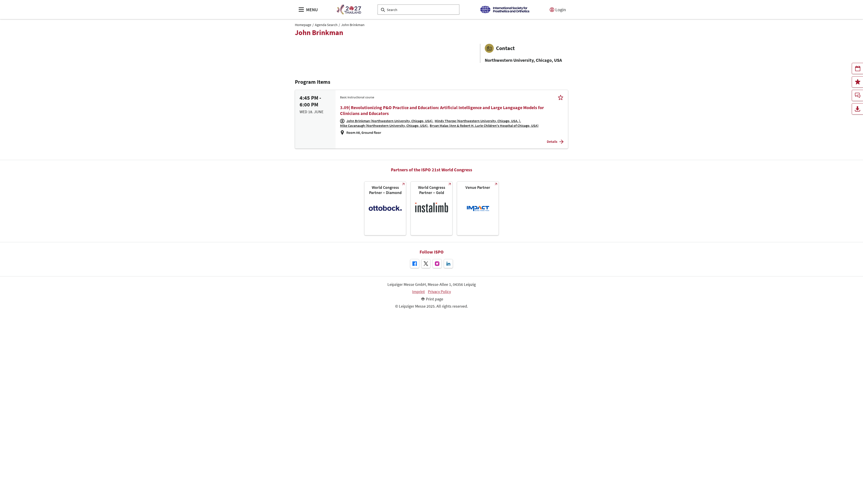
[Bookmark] (560, 97)
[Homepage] (348, 9)
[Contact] (857, 95)
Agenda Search (326, 24)
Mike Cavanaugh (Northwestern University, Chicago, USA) (383, 125)
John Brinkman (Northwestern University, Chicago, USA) (389, 121)
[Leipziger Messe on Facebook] (414, 263)
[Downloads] (857, 109)
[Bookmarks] (857, 82)
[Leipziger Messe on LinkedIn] (448, 263)
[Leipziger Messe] (504, 9)
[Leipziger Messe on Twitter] (425, 263)
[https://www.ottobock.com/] (385, 208)
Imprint (418, 291)
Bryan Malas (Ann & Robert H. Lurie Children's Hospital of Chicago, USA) (484, 125)
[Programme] (857, 68)
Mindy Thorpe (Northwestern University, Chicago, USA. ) (477, 121)
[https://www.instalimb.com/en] (431, 208)
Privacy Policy (439, 291)
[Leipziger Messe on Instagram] (437, 263)
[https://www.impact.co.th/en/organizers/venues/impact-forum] (477, 208)
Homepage (303, 24)
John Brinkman (353, 24)
